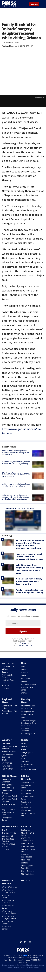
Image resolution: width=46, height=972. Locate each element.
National (24, 672)
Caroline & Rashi (27, 782)
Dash (23, 758)
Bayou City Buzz (8, 809)
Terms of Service (24, 645)
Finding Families (27, 712)
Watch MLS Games (6, 927)
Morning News (25, 701)
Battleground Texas (7, 818)
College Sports (27, 752)
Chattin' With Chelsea (7, 792)
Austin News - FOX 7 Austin (9, 712)
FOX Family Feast (28, 733)
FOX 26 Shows (9, 775)
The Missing (26, 810)
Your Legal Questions (25, 729)
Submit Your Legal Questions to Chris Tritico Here (28, 723)
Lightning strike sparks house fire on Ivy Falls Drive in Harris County (16, 485)
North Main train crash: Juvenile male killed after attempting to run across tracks (15, 452)
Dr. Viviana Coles (27, 709)
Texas (16, 43)
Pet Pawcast (26, 807)
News (24, 663)
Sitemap (24, 693)
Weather (7, 739)
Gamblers (25, 761)
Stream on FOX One (7, 882)
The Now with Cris (9, 833)
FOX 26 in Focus (27, 791)
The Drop (6, 830)
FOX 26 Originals (26, 777)
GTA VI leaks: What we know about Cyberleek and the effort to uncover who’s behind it (16, 475)
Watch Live (34, 4)
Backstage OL (7, 836)
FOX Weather (7, 769)
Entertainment (10, 826)
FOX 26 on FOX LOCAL (8, 667)
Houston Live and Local (9, 813)
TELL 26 (5, 672)
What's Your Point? (9, 796)
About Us (26, 826)
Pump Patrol (7, 766)
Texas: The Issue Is (8, 805)
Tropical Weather (9, 751)
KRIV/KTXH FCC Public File (27, 867)
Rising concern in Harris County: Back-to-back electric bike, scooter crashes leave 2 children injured (15, 497)
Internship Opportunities (26, 855)
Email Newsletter (28, 846)
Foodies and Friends (26, 803)
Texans (24, 746)
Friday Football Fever (27, 765)
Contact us (25, 830)
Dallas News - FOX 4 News (9, 707)
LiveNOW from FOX (8, 681)
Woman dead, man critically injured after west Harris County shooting (16, 463)
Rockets (24, 749)
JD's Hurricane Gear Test (7, 755)
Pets (23, 718)
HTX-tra (25, 880)
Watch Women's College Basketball (9, 917)
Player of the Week (28, 769)
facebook (16, 942)
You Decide (25, 678)
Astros (23, 743)
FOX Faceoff (26, 794)
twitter (21, 942)
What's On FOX (27, 843)
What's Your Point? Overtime (9, 800)
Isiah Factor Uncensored (7, 780)
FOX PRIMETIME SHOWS (8, 845)
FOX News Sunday (28, 684)
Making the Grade (28, 706)
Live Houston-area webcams (9, 747)
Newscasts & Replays (7, 676)
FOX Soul (5, 688)
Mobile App (25, 860)
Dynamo (24, 755)
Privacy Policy (25, 643)
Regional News (7, 701)
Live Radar (6, 743)
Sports (24, 739)
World (23, 675)
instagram (25, 942)
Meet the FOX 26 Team (28, 834)
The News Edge (8, 788)
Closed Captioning (28, 871)
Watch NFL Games (9, 887)
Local (23, 666)
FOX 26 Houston (7, 43)
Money (24, 681)
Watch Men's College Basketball (9, 912)
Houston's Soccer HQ (28, 814)
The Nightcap (7, 785)
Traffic (4, 760)
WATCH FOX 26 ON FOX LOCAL (27, 839)
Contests (5, 849)
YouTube (5, 685)
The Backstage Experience (8, 840)
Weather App (7, 763)
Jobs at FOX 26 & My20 (28, 850)
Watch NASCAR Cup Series (8, 901)
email (30, 942)
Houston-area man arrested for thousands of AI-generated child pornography (29, 556)
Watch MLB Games (6, 896)
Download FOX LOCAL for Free (19, 508)
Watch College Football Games (8, 891)
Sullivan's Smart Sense (27, 688)
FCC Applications (27, 874)
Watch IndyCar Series (7, 906)
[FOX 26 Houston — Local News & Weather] (9, 4)
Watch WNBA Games (7, 922)
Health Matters (27, 715)
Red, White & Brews (26, 786)
